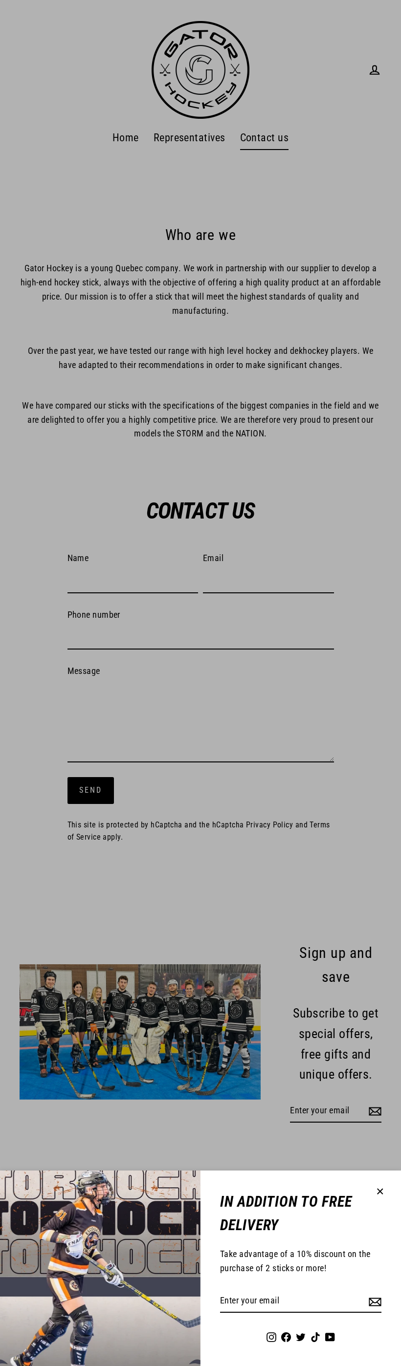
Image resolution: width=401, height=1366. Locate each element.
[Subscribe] (373, 1301)
